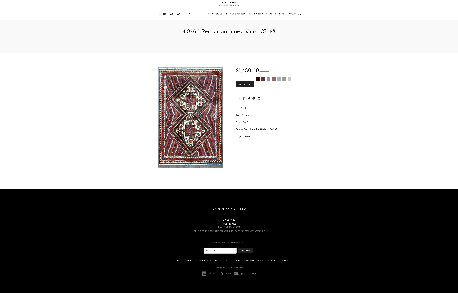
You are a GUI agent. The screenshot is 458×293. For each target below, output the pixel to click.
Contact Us (271, 260)
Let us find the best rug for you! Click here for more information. (229, 230)
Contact (291, 14)
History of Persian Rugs (244, 260)
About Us (218, 260)
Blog (281, 14)
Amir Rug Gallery (174, 14)
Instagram (285, 260)
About (273, 14)
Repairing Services (235, 14)
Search (219, 14)
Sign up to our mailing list (229, 242)
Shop (210, 14)
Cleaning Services (258, 14)
